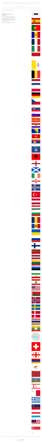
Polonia (32, 85)
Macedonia (33, 117)
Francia (32, 38)
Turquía (32, 191)
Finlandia (33, 242)
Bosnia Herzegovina (34, 128)
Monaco (33, 52)
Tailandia (33, 318)
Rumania (33, 216)
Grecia (32, 396)
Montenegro (33, 133)
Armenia (33, 358)
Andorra (33, 31)
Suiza (32, 341)
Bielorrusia (33, 291)
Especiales (3, 22)
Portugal (33, 24)
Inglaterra (33, 160)
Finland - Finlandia (5, 22)
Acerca (20, 6)
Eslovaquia (33, 105)
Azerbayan (33, 377)
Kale (23, 439)
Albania (32, 153)
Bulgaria (33, 210)
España (32, 17)
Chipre (32, 363)
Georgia (33, 351)
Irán (32, 272)
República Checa (34, 98)
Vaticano (33, 60)
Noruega (33, 296)
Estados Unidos (33, 285)
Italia (32, 45)
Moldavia (33, 223)
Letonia (32, 254)
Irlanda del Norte (34, 178)
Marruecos (33, 370)
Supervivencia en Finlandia (10, 22)
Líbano (32, 278)
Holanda (33, 78)
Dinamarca (33, 310)
